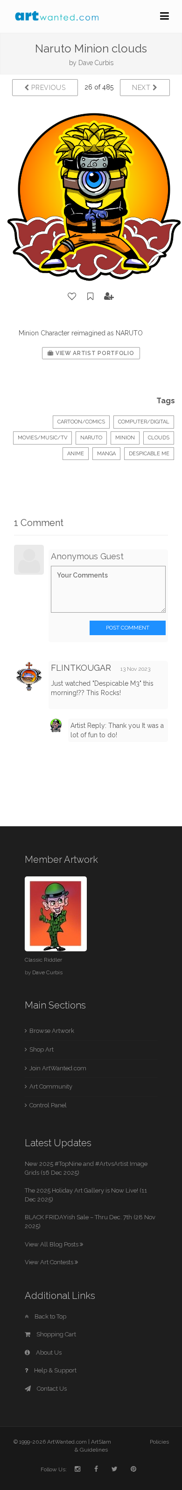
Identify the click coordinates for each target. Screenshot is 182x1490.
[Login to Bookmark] (90, 296)
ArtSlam (101, 1441)
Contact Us (51, 1388)
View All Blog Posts (52, 1244)
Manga (106, 454)
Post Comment (127, 627)
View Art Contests (50, 1262)
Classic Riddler (43, 959)
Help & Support (55, 1370)
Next (142, 87)
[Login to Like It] (72, 296)
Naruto (91, 438)
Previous (47, 87)
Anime (75, 454)
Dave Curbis (95, 63)
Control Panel (48, 1105)
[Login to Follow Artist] (109, 296)
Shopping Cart (55, 1334)
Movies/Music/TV (42, 438)
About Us (48, 1352)
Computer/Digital (143, 422)
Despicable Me (149, 454)
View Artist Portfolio (94, 353)
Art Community (50, 1086)
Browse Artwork (51, 1030)
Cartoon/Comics (81, 422)
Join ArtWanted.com (57, 1068)
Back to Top (49, 1316)
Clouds (158, 438)
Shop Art (41, 1049)
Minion (125, 438)
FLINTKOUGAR (82, 668)
